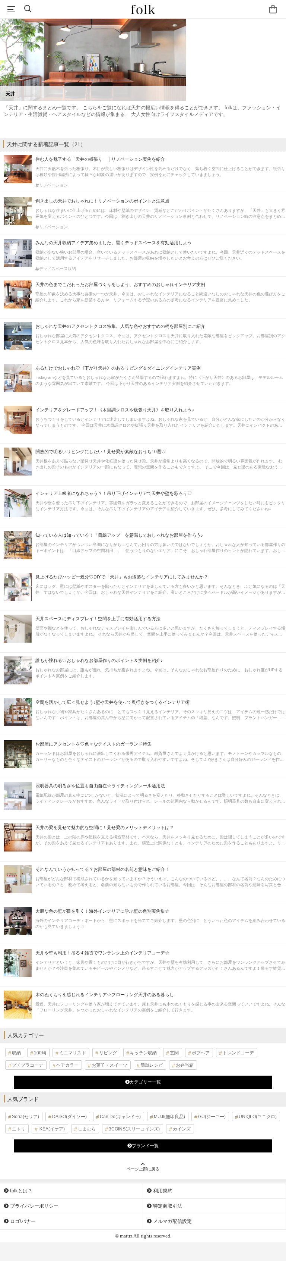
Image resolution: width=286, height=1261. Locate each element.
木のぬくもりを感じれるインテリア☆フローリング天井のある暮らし (104, 994)
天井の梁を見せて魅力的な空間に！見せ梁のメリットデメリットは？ (104, 827)
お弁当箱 (185, 1065)
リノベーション (53, 185)
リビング (108, 1052)
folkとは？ (20, 1190)
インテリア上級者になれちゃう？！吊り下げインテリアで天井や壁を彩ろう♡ (113, 493)
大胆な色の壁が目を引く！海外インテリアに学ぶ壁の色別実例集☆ (102, 911)
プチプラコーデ (27, 1065)
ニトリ (18, 1129)
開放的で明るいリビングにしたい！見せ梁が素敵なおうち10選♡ (100, 451)
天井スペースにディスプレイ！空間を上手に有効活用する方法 (98, 618)
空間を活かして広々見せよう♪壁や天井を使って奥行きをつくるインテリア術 (112, 702)
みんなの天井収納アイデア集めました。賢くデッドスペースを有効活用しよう (113, 242)
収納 (16, 1052)
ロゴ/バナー (22, 1221)
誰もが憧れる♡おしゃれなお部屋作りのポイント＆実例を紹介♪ (99, 660)
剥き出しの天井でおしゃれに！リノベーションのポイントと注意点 (102, 201)
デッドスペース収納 (57, 269)
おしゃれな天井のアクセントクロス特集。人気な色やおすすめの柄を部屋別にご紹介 (120, 326)
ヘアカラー (67, 1065)
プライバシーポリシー (33, 1206)
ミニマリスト (72, 1052)
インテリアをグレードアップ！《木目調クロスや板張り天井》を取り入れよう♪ (114, 410)
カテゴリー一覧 (145, 1082)
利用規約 (162, 1190)
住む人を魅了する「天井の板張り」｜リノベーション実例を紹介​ (100, 159)
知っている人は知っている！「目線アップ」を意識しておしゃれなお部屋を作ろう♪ (119, 535)
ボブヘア (201, 1052)
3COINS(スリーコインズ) (134, 1129)
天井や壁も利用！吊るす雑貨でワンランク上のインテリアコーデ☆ (104, 953)
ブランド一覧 (145, 1145)
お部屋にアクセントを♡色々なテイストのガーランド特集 (93, 744)
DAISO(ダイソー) (69, 1116)
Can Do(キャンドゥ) (120, 1116)
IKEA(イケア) (51, 1129)
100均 (40, 1052)
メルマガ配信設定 (172, 1221)
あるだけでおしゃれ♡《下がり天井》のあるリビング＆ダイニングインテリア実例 (118, 368)
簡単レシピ (151, 1065)
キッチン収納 (143, 1052)
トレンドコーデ (238, 1052)
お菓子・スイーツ (109, 1065)
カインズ (182, 1129)
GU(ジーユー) (212, 1116)
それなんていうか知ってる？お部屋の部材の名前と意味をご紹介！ (102, 869)
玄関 (174, 1052)
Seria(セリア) (25, 1116)
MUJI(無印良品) (169, 1116)
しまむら (87, 1129)
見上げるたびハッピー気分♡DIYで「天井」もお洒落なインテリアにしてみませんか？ (121, 577)
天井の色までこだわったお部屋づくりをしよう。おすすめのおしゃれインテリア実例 (120, 284)
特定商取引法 (167, 1206)
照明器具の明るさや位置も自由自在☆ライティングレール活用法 (100, 785)
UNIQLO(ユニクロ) (258, 1116)
